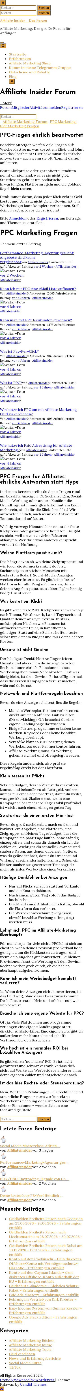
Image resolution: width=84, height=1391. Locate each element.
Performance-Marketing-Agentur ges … (34, 1162)
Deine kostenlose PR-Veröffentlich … (31, 1195)
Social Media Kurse (25, 1363)
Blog (13, 76)
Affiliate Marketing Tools (30, 1349)
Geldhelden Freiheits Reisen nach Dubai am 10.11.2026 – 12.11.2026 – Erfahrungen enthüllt (45, 1250)
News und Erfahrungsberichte (35, 1358)
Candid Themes (33, 1384)
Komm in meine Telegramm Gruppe (40, 67)
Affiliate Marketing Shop (29, 63)
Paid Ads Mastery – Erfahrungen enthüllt (44, 1295)
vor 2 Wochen (43, 267)
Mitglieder (21, 107)
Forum (6, 107)
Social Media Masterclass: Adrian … (30, 1146)
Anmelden (52, 107)
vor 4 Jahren (21, 298)
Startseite (17, 54)
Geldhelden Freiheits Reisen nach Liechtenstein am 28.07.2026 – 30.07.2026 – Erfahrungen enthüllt (45, 1236)
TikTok (14, 1367)
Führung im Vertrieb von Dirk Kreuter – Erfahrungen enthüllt (42, 1301)
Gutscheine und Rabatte (29, 72)
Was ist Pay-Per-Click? (19, 351)
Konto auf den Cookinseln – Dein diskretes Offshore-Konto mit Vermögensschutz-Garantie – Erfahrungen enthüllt (45, 1263)
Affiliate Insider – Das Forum (23, 21)
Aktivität (37, 107)
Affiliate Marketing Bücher (31, 1340)
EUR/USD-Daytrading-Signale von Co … (34, 1179)
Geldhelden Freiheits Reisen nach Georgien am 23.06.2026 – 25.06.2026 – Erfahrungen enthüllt (46, 1223)
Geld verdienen (22, 1354)
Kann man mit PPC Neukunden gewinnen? (36, 320)
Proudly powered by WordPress (27, 1380)
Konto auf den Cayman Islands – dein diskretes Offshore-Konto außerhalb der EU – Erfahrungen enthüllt (44, 1277)
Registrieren (72, 107)
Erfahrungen (20, 58)
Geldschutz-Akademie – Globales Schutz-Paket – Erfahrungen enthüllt (44, 1288)
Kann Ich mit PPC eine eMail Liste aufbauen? (38, 288)
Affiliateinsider (38, 262)
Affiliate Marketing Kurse (30, 1345)
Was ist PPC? (11, 382)
